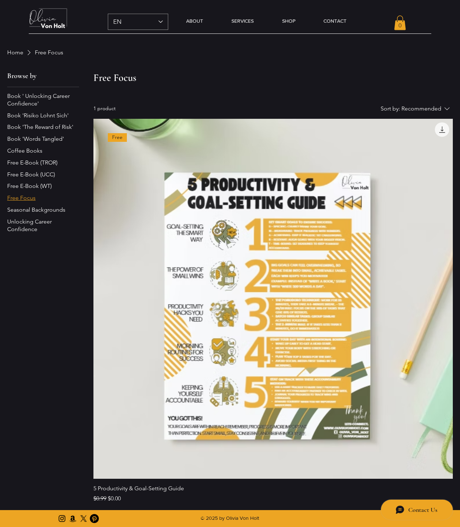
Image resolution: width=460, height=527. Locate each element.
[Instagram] (62, 518)
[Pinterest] (94, 518)
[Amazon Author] (72, 518)
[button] (400, 22)
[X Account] (83, 518)
